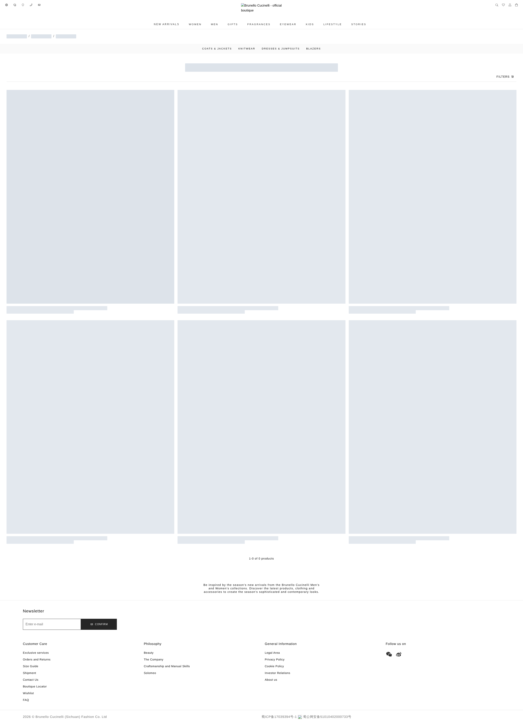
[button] (6, 5)
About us (271, 679)
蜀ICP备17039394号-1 (279, 717)
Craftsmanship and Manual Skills (167, 666)
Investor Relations (277, 673)
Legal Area (272, 652)
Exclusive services (36, 652)
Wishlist (28, 693)
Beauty (149, 652)
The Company (153, 659)
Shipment (29, 673)
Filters (503, 76)
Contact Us (30, 679)
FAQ (26, 700)
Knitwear (246, 48)
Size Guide (30, 666)
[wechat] (389, 654)
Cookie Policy (274, 666)
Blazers (313, 48)
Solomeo (150, 673)
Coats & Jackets (217, 48)
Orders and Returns (37, 659)
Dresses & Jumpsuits (281, 48)
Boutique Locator (35, 686)
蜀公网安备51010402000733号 (327, 717)
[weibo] (399, 654)
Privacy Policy (275, 659)
